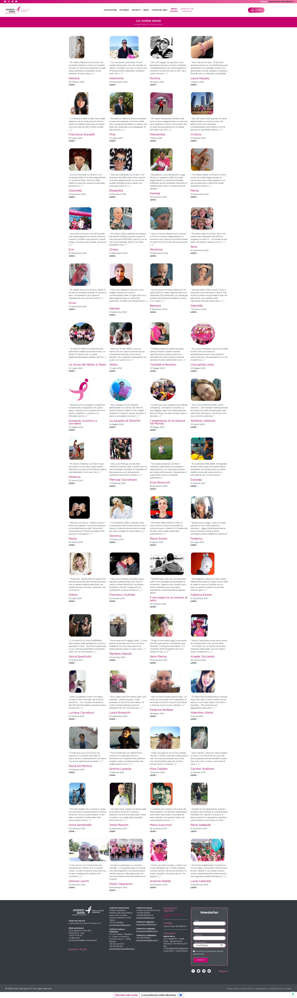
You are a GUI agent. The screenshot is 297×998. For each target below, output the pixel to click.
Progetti (136, 10)
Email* (197, 920)
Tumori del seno (159, 10)
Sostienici (124, 10)
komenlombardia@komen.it (147, 940)
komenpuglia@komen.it (145, 918)
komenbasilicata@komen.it (120, 925)
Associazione (110, 10)
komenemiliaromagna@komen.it (122, 949)
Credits (288, 989)
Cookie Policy (247, 989)
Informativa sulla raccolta (126, 995)
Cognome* (198, 935)
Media (146, 10)
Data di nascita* (200, 942)
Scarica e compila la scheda (172, 916)
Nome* (197, 928)
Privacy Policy (233, 989)
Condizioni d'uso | (276, 989)
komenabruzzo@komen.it (146, 924)
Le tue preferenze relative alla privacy (159, 995)
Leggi (206, 954)
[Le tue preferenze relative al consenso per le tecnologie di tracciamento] (293, 994)
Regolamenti (261, 989)
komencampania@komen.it (147, 931)
